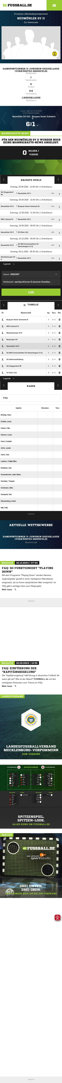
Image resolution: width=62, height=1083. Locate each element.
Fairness (4, 305)
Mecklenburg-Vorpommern (36, 14)
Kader (31, 386)
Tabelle (33, 304)
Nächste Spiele (31, 180)
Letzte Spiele (58, 179)
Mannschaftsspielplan (4, 179)
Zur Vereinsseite (31, 22)
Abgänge (4, 385)
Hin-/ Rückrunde (58, 305)
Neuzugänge (58, 385)
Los (31, 292)
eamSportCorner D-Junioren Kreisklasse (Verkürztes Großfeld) (31, 70)
